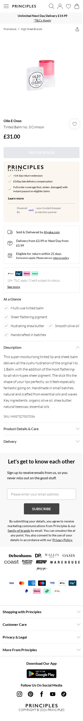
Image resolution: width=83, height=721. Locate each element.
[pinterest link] (30, 694)
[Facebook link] (41, 694)
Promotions (10, 29)
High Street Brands (31, 29)
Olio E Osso (12, 121)
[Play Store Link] (41, 673)
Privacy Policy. (62, 540)
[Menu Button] (6, 6)
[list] (41, 18)
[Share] (77, 29)
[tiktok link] (63, 694)
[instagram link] (19, 694)
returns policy (61, 258)
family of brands (19, 530)
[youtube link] (52, 694)
